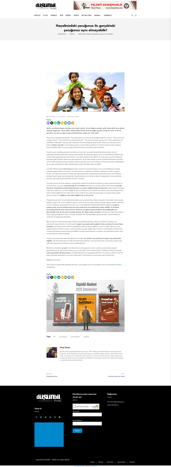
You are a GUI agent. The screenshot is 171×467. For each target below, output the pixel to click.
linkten (119, 264)
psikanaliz (86, 336)
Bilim (61, 15)
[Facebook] (48, 122)
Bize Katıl (110, 462)
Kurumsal (97, 15)
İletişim (101, 462)
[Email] (65, 122)
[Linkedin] (58, 122)
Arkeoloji (37, 15)
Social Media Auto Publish (79, 466)
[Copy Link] (62, 122)
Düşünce (68, 15)
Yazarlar (132, 462)
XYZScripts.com (94, 466)
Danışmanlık (108, 15)
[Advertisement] (85, 53)
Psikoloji (77, 116)
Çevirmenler (121, 462)
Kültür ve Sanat (87, 15)
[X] (51, 122)
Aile (54, 336)
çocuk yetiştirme (75, 336)
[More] (72, 122)
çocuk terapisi (63, 336)
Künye (92, 462)
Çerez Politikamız (113, 405)
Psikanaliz (54, 15)
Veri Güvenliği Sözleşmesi (115, 402)
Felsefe (45, 15)
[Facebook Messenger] (69, 122)
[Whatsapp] (55, 122)
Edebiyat (76, 15)
